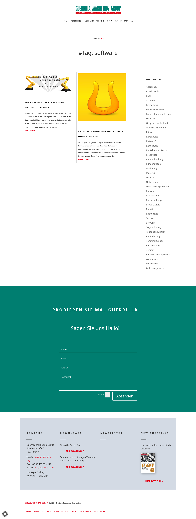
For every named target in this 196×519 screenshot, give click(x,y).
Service (150, 218)
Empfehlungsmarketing (158, 114)
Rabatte (150, 209)
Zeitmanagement (155, 268)
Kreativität (83, 136)
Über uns (89, 21)
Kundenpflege (153, 163)
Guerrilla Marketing (156, 127)
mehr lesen (30, 130)
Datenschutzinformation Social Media (88, 511)
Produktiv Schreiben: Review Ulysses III (100, 131)
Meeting (150, 172)
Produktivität (44, 107)
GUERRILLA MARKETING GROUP (36, 503)
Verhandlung (153, 245)
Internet (150, 132)
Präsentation (152, 195)
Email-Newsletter (155, 109)
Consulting (151, 100)
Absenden (124, 396)
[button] (5, 514)
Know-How (112, 21)
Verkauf (150, 249)
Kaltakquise (152, 136)
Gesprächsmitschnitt (157, 123)
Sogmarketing (153, 227)
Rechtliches (152, 213)
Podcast (150, 191)
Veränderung (153, 236)
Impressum (39, 511)
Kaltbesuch (152, 145)
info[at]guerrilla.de (44, 467)
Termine (100, 21)
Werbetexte (152, 263)
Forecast (150, 118)
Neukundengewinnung (158, 186)
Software (93, 136)
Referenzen (76, 21)
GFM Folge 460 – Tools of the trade (44, 102)
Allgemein (151, 86)
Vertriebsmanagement (158, 254)
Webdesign (152, 259)
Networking (152, 181)
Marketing (151, 168)
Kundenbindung (154, 159)
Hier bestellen (154, 481)
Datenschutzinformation (57, 511)
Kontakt (124, 21)
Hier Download (74, 451)
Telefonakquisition (155, 231)
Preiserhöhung (154, 200)
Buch (148, 95)
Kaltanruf (151, 141)
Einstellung (152, 104)
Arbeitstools (31, 107)
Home (66, 21)
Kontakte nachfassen (157, 150)
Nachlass (151, 177)
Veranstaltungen (154, 240)
